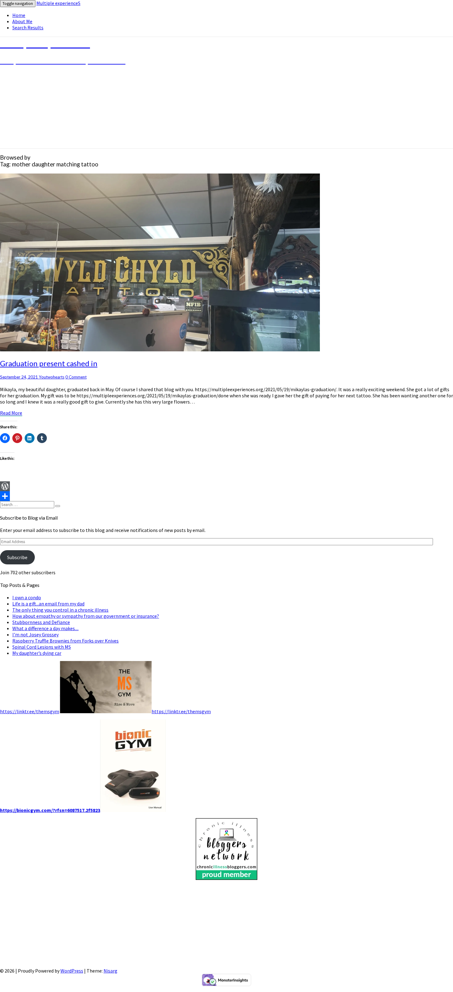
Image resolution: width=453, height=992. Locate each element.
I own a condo (26, 597)
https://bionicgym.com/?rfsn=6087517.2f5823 (50, 810)
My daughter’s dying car (36, 653)
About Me (22, 21)
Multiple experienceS (58, 3)
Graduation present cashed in (48, 363)
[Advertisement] (185, 924)
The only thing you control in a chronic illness (60, 610)
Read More (11, 413)
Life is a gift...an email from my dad (48, 604)
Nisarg (110, 971)
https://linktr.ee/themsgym (29, 711)
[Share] (226, 496)
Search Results (27, 27)
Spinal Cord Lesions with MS (41, 647)
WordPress (71, 971)
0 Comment (76, 377)
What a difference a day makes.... (45, 628)
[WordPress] (226, 486)
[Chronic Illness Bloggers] (226, 878)
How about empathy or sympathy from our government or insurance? (85, 616)
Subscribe (17, 557)
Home (18, 15)
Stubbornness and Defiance (41, 622)
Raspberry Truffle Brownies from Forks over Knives (65, 641)
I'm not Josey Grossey (35, 634)
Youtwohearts (51, 377)
